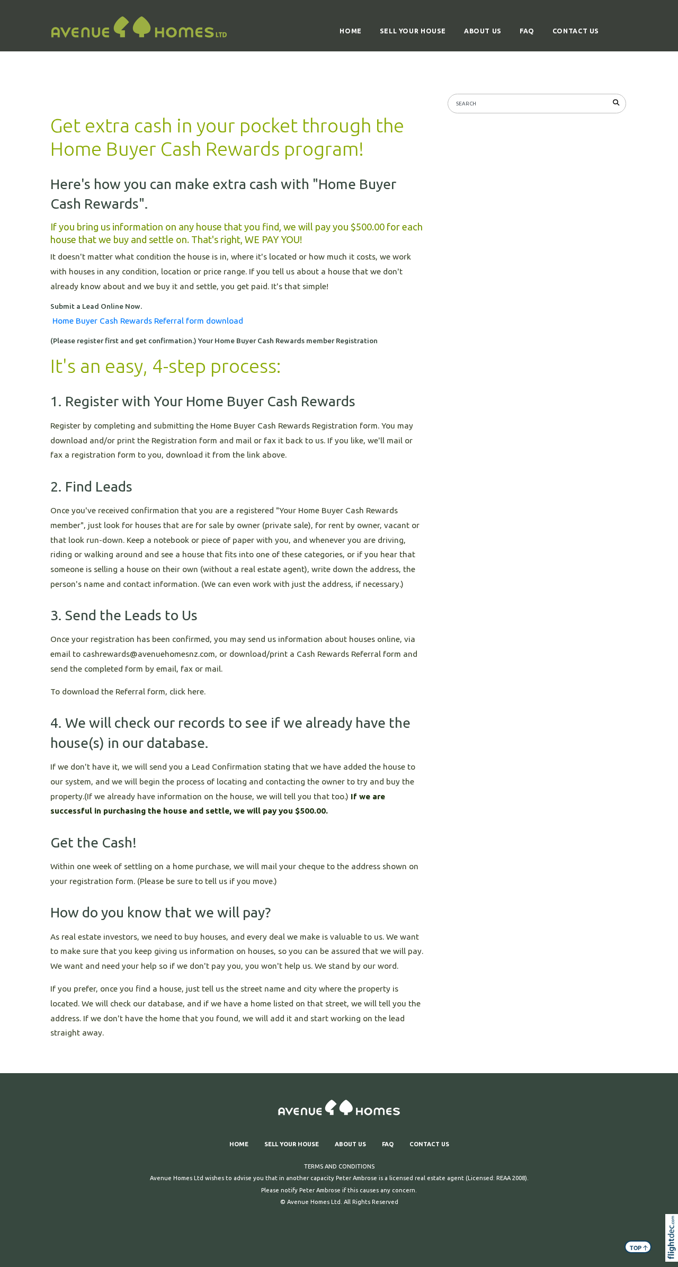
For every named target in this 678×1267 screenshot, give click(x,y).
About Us (483, 31)
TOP (639, 1247)
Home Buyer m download (147, 320)
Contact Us (575, 31)
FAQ (527, 31)
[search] (618, 102)
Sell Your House (413, 31)
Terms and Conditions (339, 1166)
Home (350, 31)
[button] (674, 1252)
